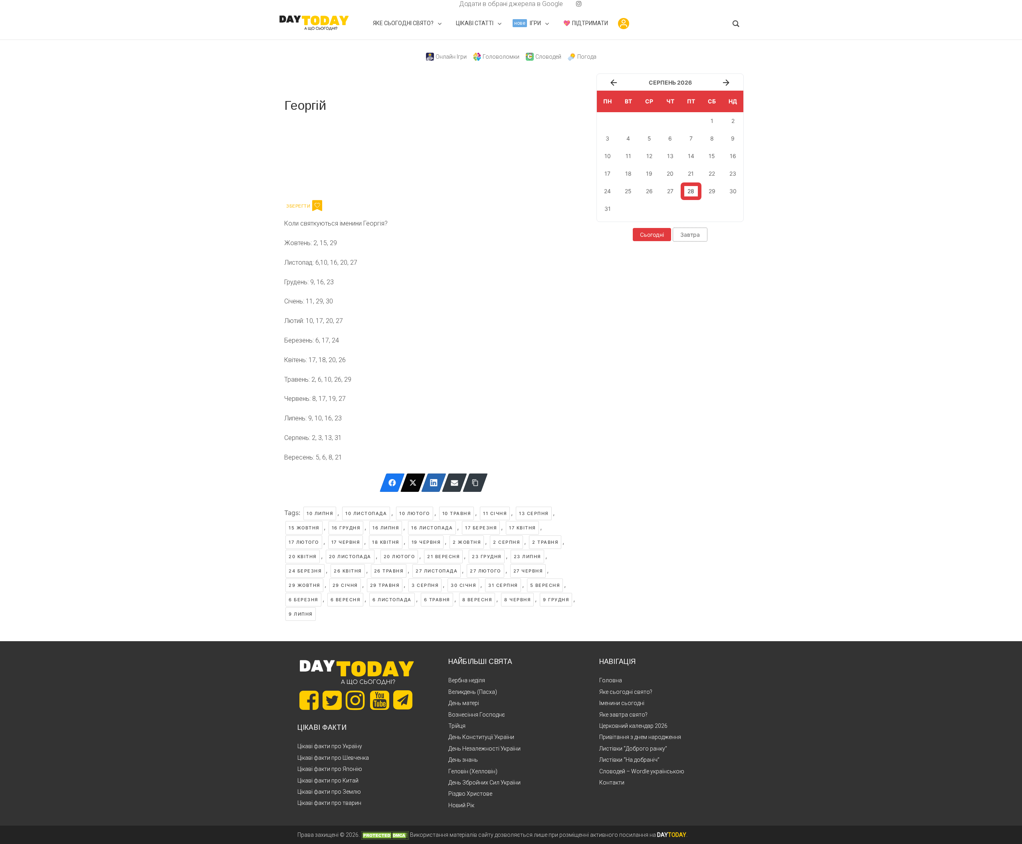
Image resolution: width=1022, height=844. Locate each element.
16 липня (385, 528)
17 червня (345, 542)
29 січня (345, 585)
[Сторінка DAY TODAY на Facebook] (309, 700)
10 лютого (414, 513)
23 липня (527, 556)
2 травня (545, 542)
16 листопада (432, 528)
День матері (463, 703)
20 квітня (303, 556)
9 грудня (556, 599)
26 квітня (348, 571)
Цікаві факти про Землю (329, 792)
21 (691, 173)
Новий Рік (461, 805)
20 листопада (350, 556)
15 (712, 156)
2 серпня (506, 542)
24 (607, 191)
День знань (463, 760)
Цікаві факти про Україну (329, 746)
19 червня (426, 542)
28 (690, 191)
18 (628, 173)
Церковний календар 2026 (633, 726)
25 (628, 191)
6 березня (303, 599)
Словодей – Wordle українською (641, 771)
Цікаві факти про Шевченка (333, 758)
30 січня (463, 585)
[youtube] (572, 4)
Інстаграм (369, 154)
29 (712, 191)
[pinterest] (566, 4)
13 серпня (534, 513)
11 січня (495, 513)
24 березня (305, 571)
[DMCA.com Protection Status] (385, 835)
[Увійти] (623, 24)
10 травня (456, 513)
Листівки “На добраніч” (629, 760)
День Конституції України (481, 737)
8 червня (517, 599)
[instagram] (579, 4)
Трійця (456, 726)
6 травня (437, 599)
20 (670, 173)
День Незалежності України (484, 748)
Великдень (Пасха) (472, 692)
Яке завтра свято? (623, 714)
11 (628, 156)
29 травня (385, 585)
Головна (610, 680)
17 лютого (304, 542)
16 (733, 156)
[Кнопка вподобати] (317, 205)
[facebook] (449, 4)
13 (670, 156)
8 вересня (477, 599)
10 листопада (366, 513)
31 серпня (503, 585)
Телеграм (313, 154)
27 (670, 191)
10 (607, 156)
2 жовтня (467, 542)
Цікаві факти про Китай (327, 780)
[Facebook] (392, 483)
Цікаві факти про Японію (329, 769)
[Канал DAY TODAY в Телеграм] (402, 700)
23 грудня (486, 556)
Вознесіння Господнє (476, 714)
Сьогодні (652, 234)
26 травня (389, 571)
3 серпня (425, 585)
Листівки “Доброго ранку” (633, 748)
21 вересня (443, 556)
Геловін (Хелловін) (472, 771)
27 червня (528, 571)
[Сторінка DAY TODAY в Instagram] (355, 700)
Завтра (690, 234)
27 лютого (485, 571)
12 (649, 156)
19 (649, 173)
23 (732, 173)
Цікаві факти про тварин (329, 803)
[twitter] (443, 4)
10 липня (320, 513)
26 (649, 191)
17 (607, 173)
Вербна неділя (466, 680)
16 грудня (346, 528)
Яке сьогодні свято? (625, 692)
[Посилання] (475, 483)
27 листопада (437, 571)
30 (733, 191)
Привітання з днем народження (640, 737)
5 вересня (545, 585)
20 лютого (399, 556)
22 (712, 173)
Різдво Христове (470, 794)
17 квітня (522, 528)
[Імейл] (454, 483)
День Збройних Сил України (484, 782)
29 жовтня (304, 585)
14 (691, 156)
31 (607, 208)
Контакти (611, 782)
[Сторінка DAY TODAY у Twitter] (332, 700)
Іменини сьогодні (621, 703)
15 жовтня (304, 528)
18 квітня (385, 542)
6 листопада (392, 599)
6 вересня (345, 599)
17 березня (481, 528)
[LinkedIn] (433, 483)
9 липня (301, 614)
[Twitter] (413, 483)
